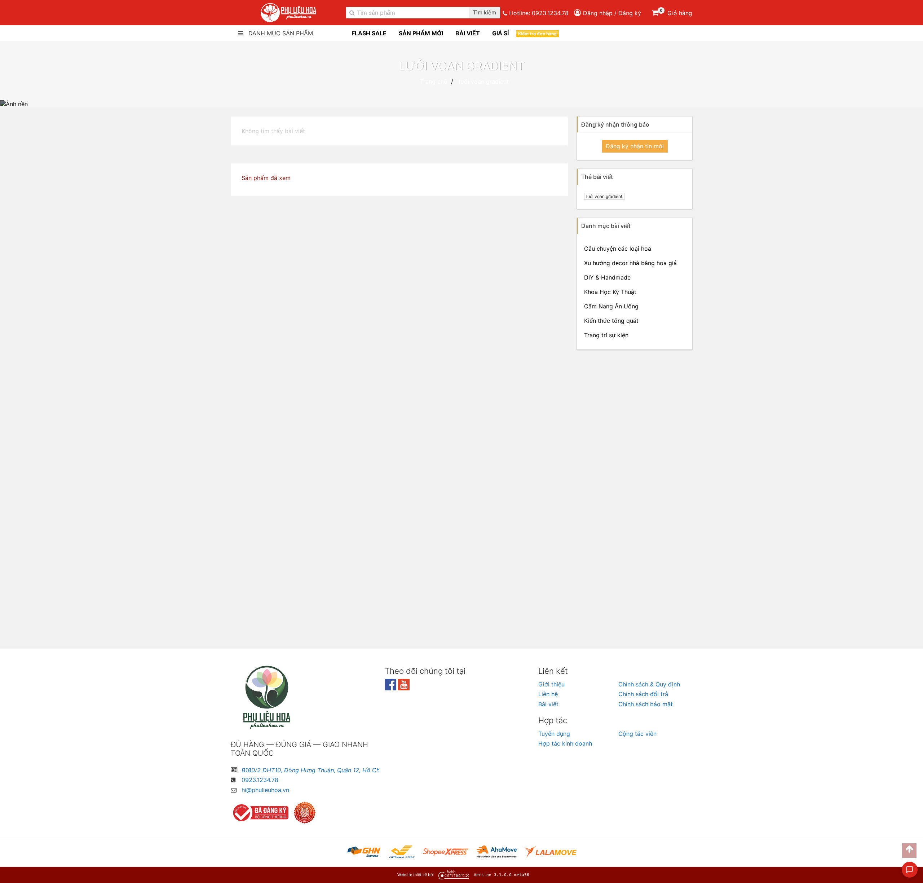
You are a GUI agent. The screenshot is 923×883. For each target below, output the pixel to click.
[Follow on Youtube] (404, 688)
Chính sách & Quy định (649, 684)
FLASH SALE (369, 33)
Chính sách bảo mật (645, 704)
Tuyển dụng (554, 733)
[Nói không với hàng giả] (306, 812)
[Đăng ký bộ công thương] (261, 812)
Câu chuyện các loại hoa (617, 248)
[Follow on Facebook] (391, 688)
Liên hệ (548, 694)
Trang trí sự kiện (606, 335)
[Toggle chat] (910, 870)
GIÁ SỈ (500, 33)
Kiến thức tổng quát (611, 320)
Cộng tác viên (637, 733)
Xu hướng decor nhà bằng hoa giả (630, 263)
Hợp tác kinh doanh (565, 743)
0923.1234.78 (550, 13)
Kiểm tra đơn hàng (537, 33)
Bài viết (548, 704)
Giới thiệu (551, 684)
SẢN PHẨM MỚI (421, 33)
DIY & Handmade (607, 277)
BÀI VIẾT (467, 33)
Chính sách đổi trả (643, 694)
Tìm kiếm (484, 13)
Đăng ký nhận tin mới (635, 146)
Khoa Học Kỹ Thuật (610, 291)
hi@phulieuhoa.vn (265, 790)
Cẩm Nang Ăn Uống (611, 306)
